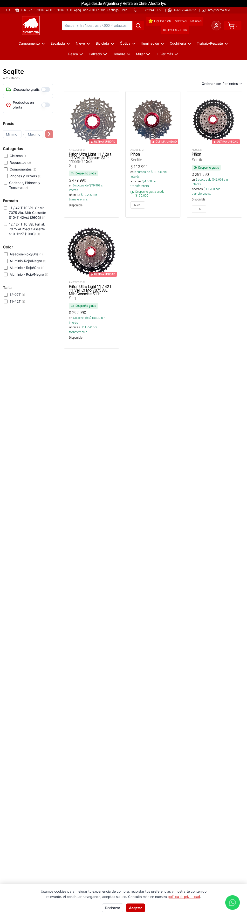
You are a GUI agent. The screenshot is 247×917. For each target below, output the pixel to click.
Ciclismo (18, 156)
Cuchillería (178, 43)
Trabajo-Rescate (210, 43)
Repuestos (20, 162)
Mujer (140, 54)
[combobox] (232, 84)
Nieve (80, 43)
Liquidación (162, 21)
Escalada (58, 43)
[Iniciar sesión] (216, 25)
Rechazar (112, 908)
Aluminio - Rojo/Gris (27, 268)
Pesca (73, 54)
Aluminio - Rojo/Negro (29, 274)
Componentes (23, 169)
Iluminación (150, 43)
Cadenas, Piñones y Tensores (24, 185)
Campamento (29, 43)
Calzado (95, 54)
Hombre (119, 54)
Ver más (166, 54)
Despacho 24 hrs (175, 30)
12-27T (17, 295)
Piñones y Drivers (25, 176)
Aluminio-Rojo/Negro (28, 261)
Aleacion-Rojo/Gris (26, 254)
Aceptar (135, 908)
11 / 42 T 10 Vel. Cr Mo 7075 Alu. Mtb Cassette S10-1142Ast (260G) (27, 212)
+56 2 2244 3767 (185, 10)
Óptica (125, 43)
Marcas (195, 21)
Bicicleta (102, 43)
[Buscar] (138, 25)
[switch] (45, 89)
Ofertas (180, 21)
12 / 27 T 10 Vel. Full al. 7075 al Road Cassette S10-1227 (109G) (27, 229)
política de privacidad (184, 897)
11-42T (17, 301)
